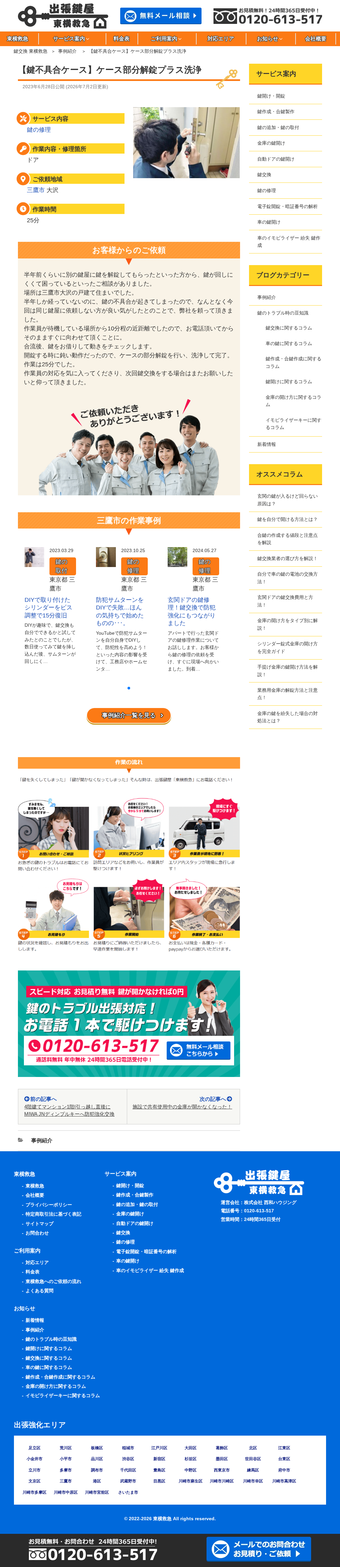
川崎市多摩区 (34, 1492)
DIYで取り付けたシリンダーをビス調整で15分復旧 (48, 608)
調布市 (97, 1470)
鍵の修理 (39, 129)
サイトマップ (39, 1223)
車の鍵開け (269, 222)
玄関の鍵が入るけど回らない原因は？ (287, 499)
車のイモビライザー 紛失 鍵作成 (288, 241)
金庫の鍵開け (271, 143)
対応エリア (221, 38)
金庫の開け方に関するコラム (293, 400)
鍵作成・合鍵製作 (276, 111)
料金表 (121, 38)
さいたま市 (128, 1492)
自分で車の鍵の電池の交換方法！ (287, 577)
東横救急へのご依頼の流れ (53, 1281)
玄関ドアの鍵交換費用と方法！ (285, 601)
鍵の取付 (61, 566)
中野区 (191, 1470)
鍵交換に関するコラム (289, 327)
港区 (97, 1481)
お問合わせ (37, 1233)
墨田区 (222, 1459)
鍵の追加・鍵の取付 (278, 127)
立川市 (35, 1470)
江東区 (284, 1448)
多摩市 (66, 1470)
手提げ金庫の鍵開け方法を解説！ (287, 670)
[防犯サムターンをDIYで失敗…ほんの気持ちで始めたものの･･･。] (106, 562)
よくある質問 (39, 1290)
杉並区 (191, 1459)
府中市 (284, 1470)
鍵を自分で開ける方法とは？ (287, 519)
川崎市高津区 (284, 1481)
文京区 (35, 1481)
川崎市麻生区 (191, 1481)
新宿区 (159, 1459)
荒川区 (66, 1448)
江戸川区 (159, 1448)
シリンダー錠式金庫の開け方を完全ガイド (287, 647)
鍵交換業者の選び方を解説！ (287, 558)
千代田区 (128, 1470)
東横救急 (35, 1185)
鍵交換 (264, 174)
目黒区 (159, 1481)
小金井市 (34, 1459)
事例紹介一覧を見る (129, 715)
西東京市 (222, 1470)
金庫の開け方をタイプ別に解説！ (287, 624)
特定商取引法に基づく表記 (53, 1214)
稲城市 (128, 1448)
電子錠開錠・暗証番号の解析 (287, 206)
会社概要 (315, 38)
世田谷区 (253, 1459)
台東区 (284, 1459)
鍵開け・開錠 (271, 96)
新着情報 (266, 444)
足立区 (35, 1448)
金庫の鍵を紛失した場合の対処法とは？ (287, 717)
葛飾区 (222, 1448)
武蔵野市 (128, 1481)
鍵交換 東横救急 (30, 51)
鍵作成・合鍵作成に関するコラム (293, 362)
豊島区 (159, 1470)
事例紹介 (67, 51)
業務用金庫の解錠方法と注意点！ (287, 693)
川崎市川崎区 (222, 1481)
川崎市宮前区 (97, 1492)
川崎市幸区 (253, 1481)
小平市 (66, 1459)
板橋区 (97, 1448)
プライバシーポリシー (49, 1204)
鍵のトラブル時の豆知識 (282, 313)
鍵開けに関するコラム (289, 381)
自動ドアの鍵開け (276, 159)
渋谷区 (128, 1459)
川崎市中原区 (66, 1492)
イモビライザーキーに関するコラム (293, 423)
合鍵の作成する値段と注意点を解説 (287, 539)
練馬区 (253, 1470)
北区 (253, 1448)
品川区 (97, 1459)
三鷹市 (36, 190)
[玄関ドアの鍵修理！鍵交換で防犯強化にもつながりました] (177, 562)
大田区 (191, 1448)
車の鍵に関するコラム (289, 343)
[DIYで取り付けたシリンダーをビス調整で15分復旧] (34, 562)
